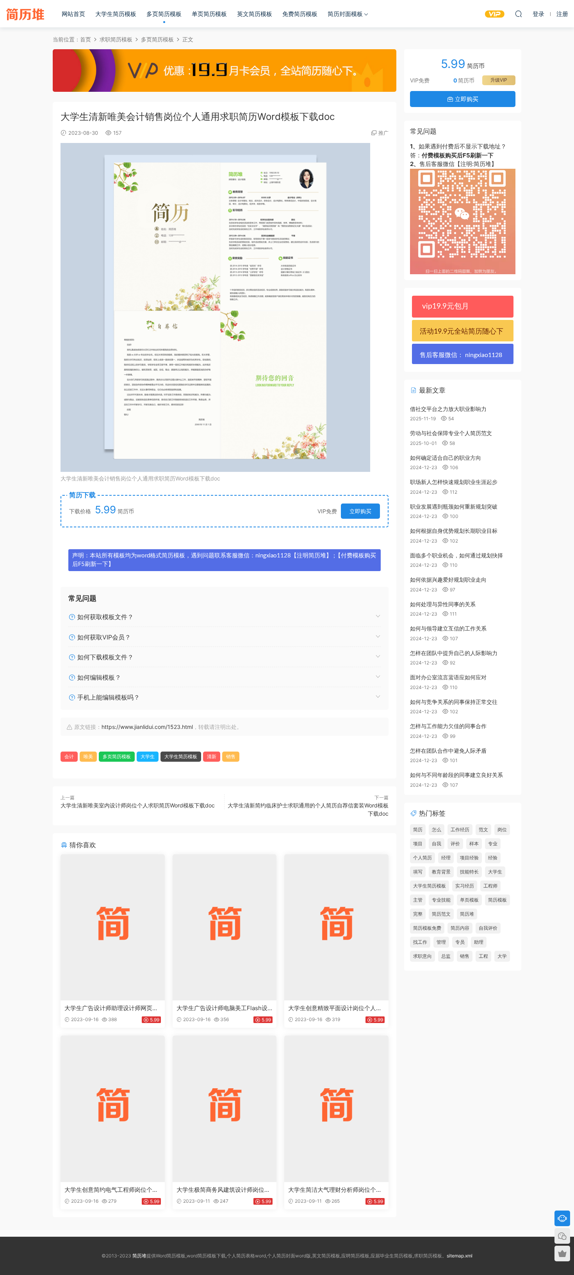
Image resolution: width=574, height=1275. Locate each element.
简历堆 (25, 13)
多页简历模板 (164, 14)
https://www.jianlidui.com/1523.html (147, 726)
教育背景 (441, 872)
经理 (446, 858)
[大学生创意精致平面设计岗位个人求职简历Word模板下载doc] (336, 927)
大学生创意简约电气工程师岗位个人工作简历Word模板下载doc (111, 1190)
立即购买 (360, 511)
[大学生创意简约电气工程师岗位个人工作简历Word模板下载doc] (113, 1109)
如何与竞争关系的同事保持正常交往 (453, 701)
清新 (211, 756)
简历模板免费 (427, 928)
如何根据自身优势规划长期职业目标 (453, 530)
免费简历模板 (299, 14)
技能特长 (469, 872)
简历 (417, 829)
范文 (483, 829)
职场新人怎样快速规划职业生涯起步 (453, 482)
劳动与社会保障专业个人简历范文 (451, 433)
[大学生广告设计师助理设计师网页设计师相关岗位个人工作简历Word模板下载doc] (113, 927)
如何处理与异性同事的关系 (443, 604)
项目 (417, 843)
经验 (492, 858)
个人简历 (422, 858)
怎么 (436, 829)
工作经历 (460, 829)
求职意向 (422, 956)
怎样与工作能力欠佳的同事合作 (448, 726)
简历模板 (497, 900)
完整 (417, 914)
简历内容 (460, 928)
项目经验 (469, 858)
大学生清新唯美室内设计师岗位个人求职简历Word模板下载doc (138, 805)
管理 (441, 942)
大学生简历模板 (115, 14)
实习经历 (464, 886)
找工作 (420, 942)
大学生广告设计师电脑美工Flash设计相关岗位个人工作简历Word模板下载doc (221, 1008)
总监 (446, 956)
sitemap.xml (459, 1256)
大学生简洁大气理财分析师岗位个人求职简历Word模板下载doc (335, 1190)
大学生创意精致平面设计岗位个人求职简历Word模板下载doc (335, 1008)
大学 (502, 956)
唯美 (88, 756)
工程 (483, 956)
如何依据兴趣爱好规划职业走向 (448, 579)
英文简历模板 (254, 14)
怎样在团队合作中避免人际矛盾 (448, 750)
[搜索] (518, 13)
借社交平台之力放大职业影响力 (448, 408)
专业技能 (441, 900)
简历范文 (441, 914)
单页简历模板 (209, 14)
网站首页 (73, 14)
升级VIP (498, 80)
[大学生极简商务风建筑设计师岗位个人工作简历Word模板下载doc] (225, 1109)
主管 (417, 900)
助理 (478, 942)
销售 (230, 756)
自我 (436, 843)
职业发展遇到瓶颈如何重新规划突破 (453, 506)
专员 (460, 942)
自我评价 (488, 928)
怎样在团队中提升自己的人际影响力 (453, 653)
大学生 (148, 756)
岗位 (502, 829)
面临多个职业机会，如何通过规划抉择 (456, 555)
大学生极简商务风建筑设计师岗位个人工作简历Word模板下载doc (223, 1190)
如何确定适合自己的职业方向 (445, 457)
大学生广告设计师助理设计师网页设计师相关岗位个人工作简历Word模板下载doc (111, 1008)
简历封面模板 (345, 14)
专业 (492, 843)
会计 (69, 756)
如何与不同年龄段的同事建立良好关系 (456, 774)
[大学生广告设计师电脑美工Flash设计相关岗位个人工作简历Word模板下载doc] (225, 927)
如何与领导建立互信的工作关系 (448, 628)
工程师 (490, 886)
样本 (474, 843)
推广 (383, 133)
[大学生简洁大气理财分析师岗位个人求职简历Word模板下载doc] (336, 1109)
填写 (417, 872)
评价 (455, 843)
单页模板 (469, 900)
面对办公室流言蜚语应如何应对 (448, 677)
